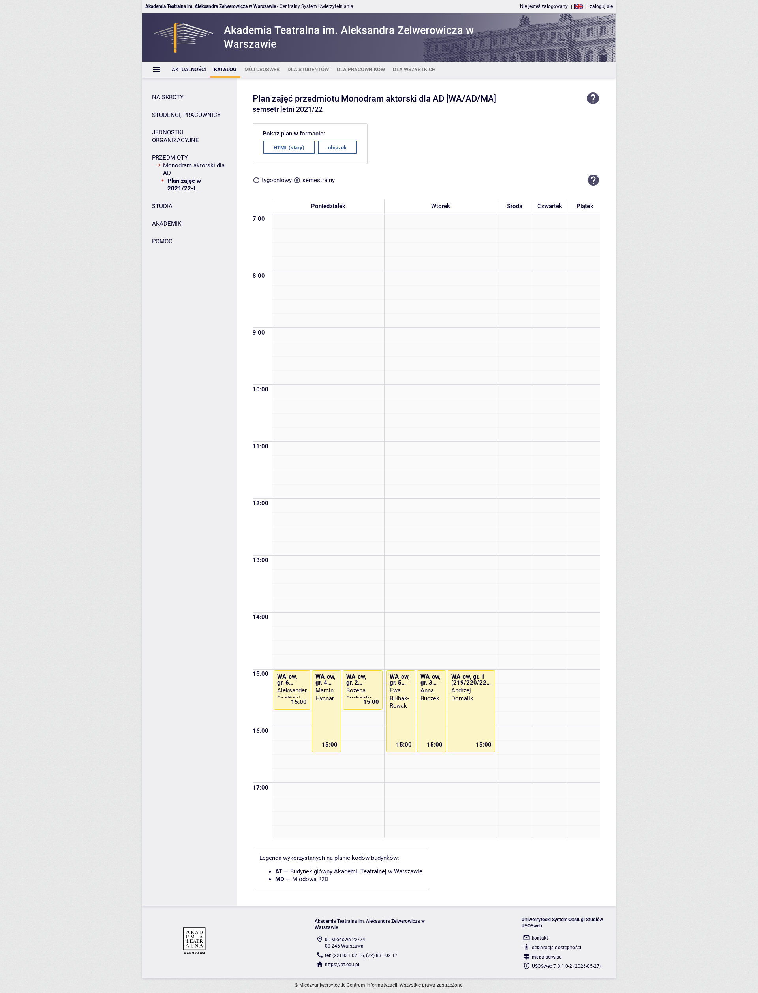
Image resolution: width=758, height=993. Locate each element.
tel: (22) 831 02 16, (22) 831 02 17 (361, 955)
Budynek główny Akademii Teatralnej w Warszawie (356, 871)
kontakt (540, 938)
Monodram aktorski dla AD (194, 169)
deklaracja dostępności (556, 947)
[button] (593, 180)
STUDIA (162, 206)
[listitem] (189, 70)
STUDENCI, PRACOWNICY (186, 114)
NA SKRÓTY (168, 97)
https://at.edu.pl (342, 964)
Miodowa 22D (310, 879)
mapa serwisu (547, 957)
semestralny (318, 180)
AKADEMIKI (167, 223)
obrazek (337, 147)
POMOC (162, 241)
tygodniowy (277, 180)
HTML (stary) (289, 147)
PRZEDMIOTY (170, 157)
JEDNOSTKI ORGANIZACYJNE (175, 136)
